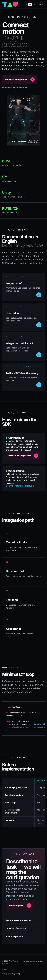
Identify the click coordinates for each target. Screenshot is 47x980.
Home (4, 970)
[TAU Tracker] (10, 4)
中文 (34, 4)
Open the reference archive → (20, 486)
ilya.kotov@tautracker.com (19, 920)
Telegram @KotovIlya (16, 928)
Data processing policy (11, 974)
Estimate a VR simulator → (14, 87)
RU (26, 4)
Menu (41, 4)
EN (30, 4)
